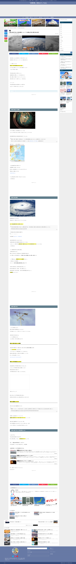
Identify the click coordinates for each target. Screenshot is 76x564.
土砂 (61, 31)
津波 (61, 46)
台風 (9, 30)
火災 (61, 29)
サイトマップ (35, 17)
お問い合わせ (40, 17)
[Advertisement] (38, 10)
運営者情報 (52, 17)
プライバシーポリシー (46, 17)
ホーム (23, 17)
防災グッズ (31, 17)
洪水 (61, 44)
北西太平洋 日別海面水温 (18, 236)
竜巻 (61, 35)
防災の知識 (27, 17)
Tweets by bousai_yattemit (63, 19)
